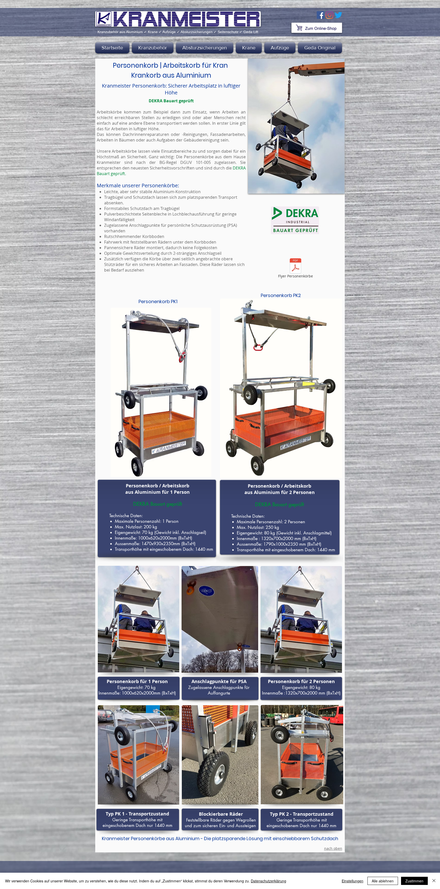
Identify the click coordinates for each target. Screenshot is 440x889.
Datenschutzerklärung (268, 880)
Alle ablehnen (383, 880)
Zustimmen (414, 880)
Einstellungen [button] (352, 880)
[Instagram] (329, 15)
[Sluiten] (434, 881)
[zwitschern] (338, 15)
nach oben (333, 848)
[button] (153, 47)
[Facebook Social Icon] (320, 15)
